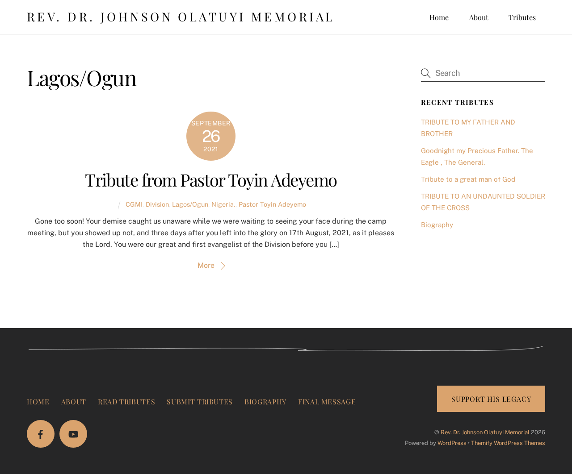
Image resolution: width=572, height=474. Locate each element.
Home (439, 17)
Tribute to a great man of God (468, 179)
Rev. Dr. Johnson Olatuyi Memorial (485, 432)
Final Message (327, 401)
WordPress (452, 443)
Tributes (522, 17)
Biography (437, 225)
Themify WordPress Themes (508, 443)
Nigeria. (223, 204)
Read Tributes (126, 401)
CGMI (134, 204)
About (478, 17)
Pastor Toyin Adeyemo (272, 204)
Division (157, 204)
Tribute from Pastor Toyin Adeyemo (210, 179)
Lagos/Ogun (190, 204)
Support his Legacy (491, 398)
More (206, 265)
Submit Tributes (200, 401)
